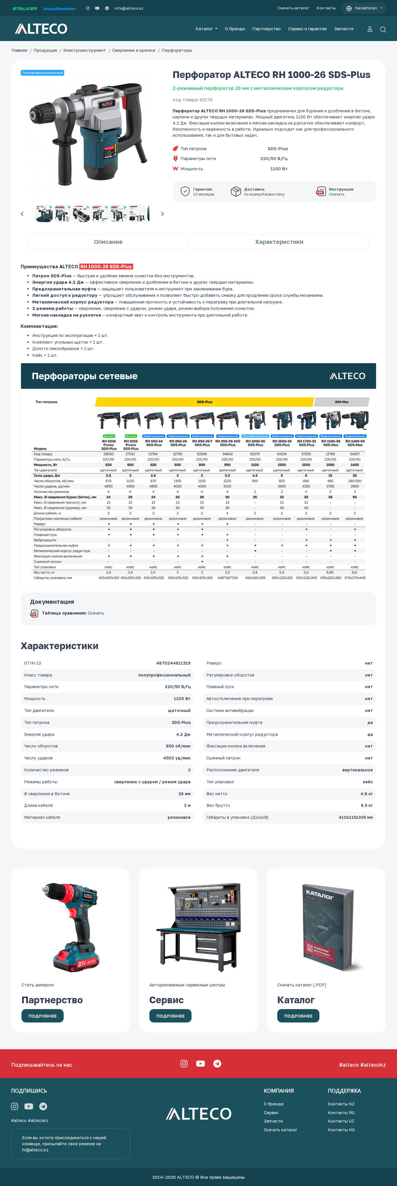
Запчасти (343, 28)
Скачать (96, 613)
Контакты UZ (341, 1120)
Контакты (326, 8)
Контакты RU (341, 1112)
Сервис (271, 1112)
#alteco (349, 1064)
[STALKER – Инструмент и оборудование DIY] (24, 8)
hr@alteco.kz (35, 1149)
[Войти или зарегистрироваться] (370, 28)
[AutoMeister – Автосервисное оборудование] (59, 8)
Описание (108, 241)
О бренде (235, 28)
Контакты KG (341, 1129)
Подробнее (42, 1015)
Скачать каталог (293, 8)
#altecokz (373, 1064)
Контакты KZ (341, 1103)
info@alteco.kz (129, 8)
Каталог (205, 28)
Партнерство (266, 28)
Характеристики (279, 241)
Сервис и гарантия (307, 28)
